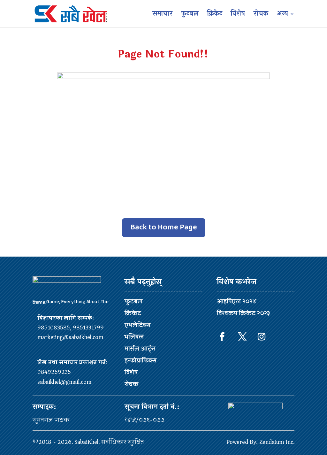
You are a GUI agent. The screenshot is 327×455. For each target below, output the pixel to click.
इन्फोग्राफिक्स (140, 360)
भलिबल (134, 337)
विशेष (238, 15)
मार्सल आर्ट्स (140, 348)
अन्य (282, 15)
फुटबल (190, 15)
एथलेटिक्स (137, 325)
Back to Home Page (163, 227)
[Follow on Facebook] (222, 337)
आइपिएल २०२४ (236, 301)
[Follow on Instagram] (261, 336)
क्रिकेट (214, 15)
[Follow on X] (242, 337)
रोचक (261, 15)
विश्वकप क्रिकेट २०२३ (243, 313)
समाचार (162, 15)
